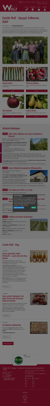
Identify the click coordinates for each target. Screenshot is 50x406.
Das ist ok (34, 207)
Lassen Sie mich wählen (19, 207)
